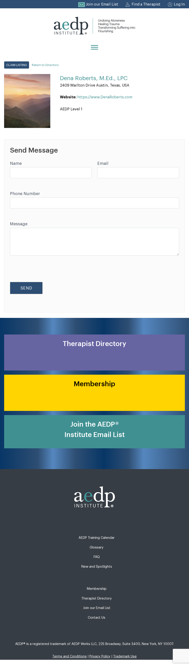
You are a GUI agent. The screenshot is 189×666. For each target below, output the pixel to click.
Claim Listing (16, 64)
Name (16, 163)
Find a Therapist (146, 4)
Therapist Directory (96, 598)
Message (18, 224)
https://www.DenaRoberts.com (104, 97)
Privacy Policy (99, 656)
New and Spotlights (96, 566)
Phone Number (25, 194)
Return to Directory (45, 64)
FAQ (97, 557)
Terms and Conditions (69, 656)
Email (102, 163)
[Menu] (94, 47)
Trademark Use (125, 656)
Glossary (96, 547)
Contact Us (96, 617)
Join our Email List (102, 4)
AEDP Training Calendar (97, 537)
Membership (96, 589)
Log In (179, 4)
